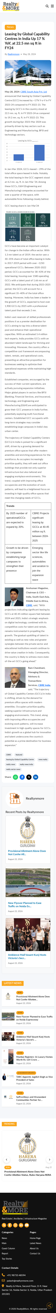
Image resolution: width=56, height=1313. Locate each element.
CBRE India (44, 685)
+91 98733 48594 (16, 1275)
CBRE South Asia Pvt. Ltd (33, 92)
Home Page (35, 1238)
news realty (43, 759)
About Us (34, 1248)
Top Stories (7, 1259)
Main (4, 1243)
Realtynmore (13, 54)
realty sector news (13, 769)
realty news (10, 764)
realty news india (26, 764)
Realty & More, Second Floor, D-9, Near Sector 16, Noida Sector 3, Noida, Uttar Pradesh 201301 (27, 1290)
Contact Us (35, 1253)
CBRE (29, 605)
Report (5, 1253)
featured (19, 755)
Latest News (35, 1243)
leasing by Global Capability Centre (20, 759)
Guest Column (8, 1248)
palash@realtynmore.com (19, 1281)
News (4, 1238)
